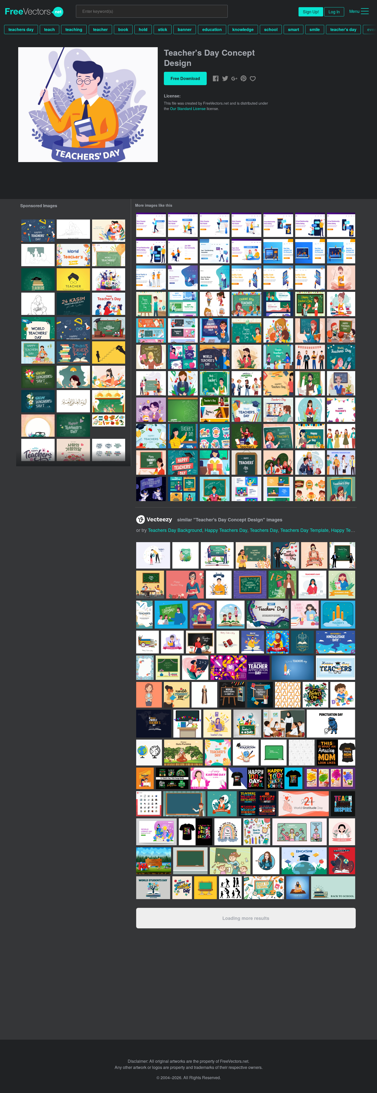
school (270, 29)
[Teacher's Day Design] (215, 462)
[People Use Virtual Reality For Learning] (151, 277)
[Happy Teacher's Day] (341, 277)
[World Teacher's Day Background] (341, 357)
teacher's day (343, 29)
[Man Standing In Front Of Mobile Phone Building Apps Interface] (310, 277)
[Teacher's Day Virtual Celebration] (278, 410)
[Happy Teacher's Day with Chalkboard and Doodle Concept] (183, 410)
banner (185, 29)
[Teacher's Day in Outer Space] (151, 489)
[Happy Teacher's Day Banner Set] (278, 489)
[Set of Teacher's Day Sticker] (310, 489)
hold (143, 29)
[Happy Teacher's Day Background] (341, 489)
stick (162, 29)
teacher (100, 29)
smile (315, 29)
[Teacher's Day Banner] (215, 410)
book (123, 29)
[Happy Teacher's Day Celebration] (215, 489)
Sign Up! (311, 12)
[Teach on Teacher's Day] (278, 436)
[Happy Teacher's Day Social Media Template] (183, 489)
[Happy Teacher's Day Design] (151, 304)
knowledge (243, 29)
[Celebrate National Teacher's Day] (310, 410)
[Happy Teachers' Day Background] (183, 462)
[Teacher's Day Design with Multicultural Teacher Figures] (278, 462)
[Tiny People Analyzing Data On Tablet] (341, 251)
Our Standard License (188, 108)
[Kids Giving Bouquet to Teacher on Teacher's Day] (278, 330)
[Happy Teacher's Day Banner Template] (246, 489)
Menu (354, 11)
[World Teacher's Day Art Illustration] (108, 352)
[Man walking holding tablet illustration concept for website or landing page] (151, 225)
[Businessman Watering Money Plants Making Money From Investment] (215, 277)
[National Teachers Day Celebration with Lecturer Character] (310, 383)
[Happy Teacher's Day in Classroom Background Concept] (246, 304)
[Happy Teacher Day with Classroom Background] (215, 330)
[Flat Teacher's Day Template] (151, 436)
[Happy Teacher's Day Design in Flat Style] (246, 436)
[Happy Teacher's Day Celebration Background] (246, 330)
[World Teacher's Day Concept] (215, 357)
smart (293, 29)
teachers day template (304, 529)
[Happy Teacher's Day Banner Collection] (183, 304)
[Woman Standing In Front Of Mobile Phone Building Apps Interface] (278, 277)
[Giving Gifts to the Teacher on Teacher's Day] (310, 304)
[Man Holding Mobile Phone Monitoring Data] (215, 251)
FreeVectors (34, 12)
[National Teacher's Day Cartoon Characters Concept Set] (215, 304)
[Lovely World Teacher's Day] (310, 330)
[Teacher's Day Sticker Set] (215, 436)
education (212, 29)
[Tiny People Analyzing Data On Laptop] (278, 251)
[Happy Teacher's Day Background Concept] (341, 410)
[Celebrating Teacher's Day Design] (183, 436)
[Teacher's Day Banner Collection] (278, 304)
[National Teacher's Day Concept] (183, 383)
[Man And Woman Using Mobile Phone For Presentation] (246, 277)
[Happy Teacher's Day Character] (341, 436)
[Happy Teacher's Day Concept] (151, 357)
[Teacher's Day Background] (278, 383)
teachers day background (175, 529)
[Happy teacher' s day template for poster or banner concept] (247, 724)
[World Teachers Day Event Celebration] (215, 383)
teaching (73, 29)
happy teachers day (226, 529)
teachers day (21, 29)
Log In (334, 12)
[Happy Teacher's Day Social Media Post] (183, 357)
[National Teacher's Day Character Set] (310, 357)
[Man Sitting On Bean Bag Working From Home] (183, 277)
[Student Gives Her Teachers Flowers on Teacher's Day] (310, 462)
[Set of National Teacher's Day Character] (341, 462)
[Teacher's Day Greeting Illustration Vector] (246, 462)
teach (49, 29)
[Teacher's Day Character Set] (246, 383)
